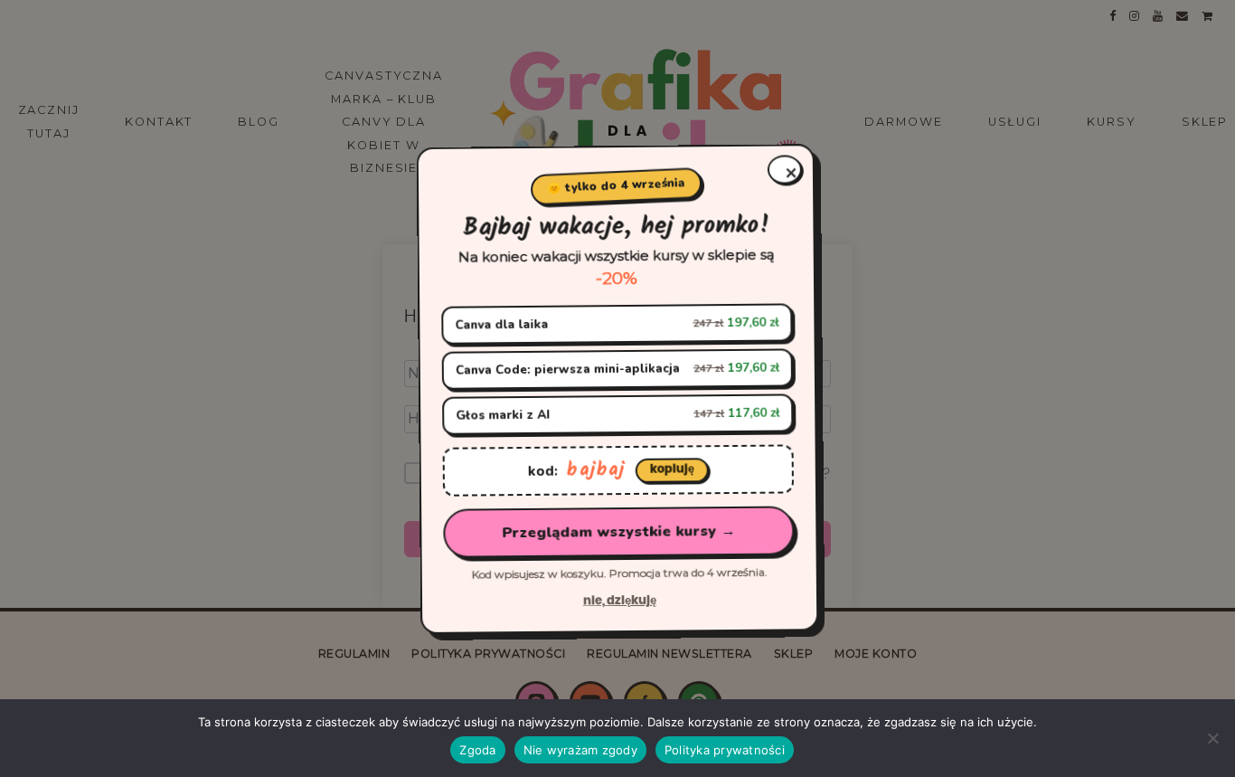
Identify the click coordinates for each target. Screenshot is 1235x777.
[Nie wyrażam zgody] (1212, 738)
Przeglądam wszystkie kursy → (618, 532)
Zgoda (477, 750)
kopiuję (671, 469)
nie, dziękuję (618, 601)
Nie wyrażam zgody (580, 750)
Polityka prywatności (725, 750)
